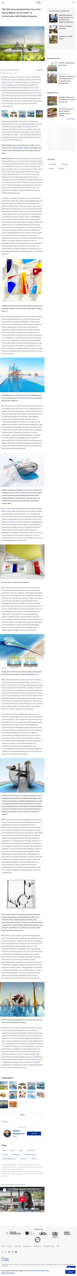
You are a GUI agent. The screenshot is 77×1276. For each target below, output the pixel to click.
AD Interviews (16, 1155)
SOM (12, 672)
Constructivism (34, 90)
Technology (64, 164)
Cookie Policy (10, 1273)
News (4, 1150)
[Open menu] (2, 2)
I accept (70, 1272)
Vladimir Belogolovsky (19, 1132)
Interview (34, 1159)
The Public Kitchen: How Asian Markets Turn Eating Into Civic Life (67, 99)
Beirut (12, 124)
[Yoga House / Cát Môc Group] (53, 39)
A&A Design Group (32, 674)
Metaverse (61, 168)
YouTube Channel (20, 1185)
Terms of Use (33, 1270)
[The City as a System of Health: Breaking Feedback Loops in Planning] (52, 112)
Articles (13, 1150)
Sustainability (53, 164)
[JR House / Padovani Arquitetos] (53, 29)
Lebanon (21, 148)
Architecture (28, 127)
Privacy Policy (44, 1270)
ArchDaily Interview (30, 1155)
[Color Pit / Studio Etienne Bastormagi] (52, 66)
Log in (73, 2)
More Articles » (71, 119)
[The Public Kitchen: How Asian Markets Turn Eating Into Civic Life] (52, 101)
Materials (51, 168)
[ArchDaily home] (38, 2)
